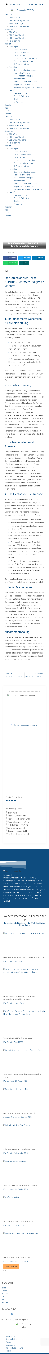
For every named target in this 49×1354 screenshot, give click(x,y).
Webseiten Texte (20, 93)
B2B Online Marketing (17, 38)
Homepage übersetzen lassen (25, 58)
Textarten (13, 67)
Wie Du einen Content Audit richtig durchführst (18, 1221)
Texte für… (13, 90)
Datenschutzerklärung (14, 1339)
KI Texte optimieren (21, 64)
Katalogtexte (19, 99)
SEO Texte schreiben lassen (25, 70)
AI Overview (18, 102)
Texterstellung (19, 55)
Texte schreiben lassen (23, 53)
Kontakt (8, 114)
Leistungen (13, 47)
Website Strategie (16, 23)
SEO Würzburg (15, 32)
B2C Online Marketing (17, 35)
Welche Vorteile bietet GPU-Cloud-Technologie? (17, 1038)
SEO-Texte (21, 545)
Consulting (9, 29)
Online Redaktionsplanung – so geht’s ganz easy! (19, 1149)
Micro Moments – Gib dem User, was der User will (19, 1113)
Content (8, 44)
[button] (10, 258)
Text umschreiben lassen (23, 61)
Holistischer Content (22, 73)
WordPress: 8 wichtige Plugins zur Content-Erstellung (20, 1185)
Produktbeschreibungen (23, 76)
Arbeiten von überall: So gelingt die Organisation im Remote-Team (24, 957)
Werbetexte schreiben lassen (25, 82)
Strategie (8, 15)
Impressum (10, 1336)
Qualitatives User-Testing (19, 26)
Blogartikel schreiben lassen (25, 85)
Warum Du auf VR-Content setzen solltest (16, 1257)
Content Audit (14, 17)
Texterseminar (14, 41)
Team (7, 111)
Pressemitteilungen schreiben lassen (28, 87)
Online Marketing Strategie (19, 20)
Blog (6, 108)
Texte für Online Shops (22, 96)
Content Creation (20, 50)
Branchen (8, 105)
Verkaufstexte (19, 79)
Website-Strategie (34, 331)
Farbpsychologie (24, 421)
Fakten (8, 1342)
